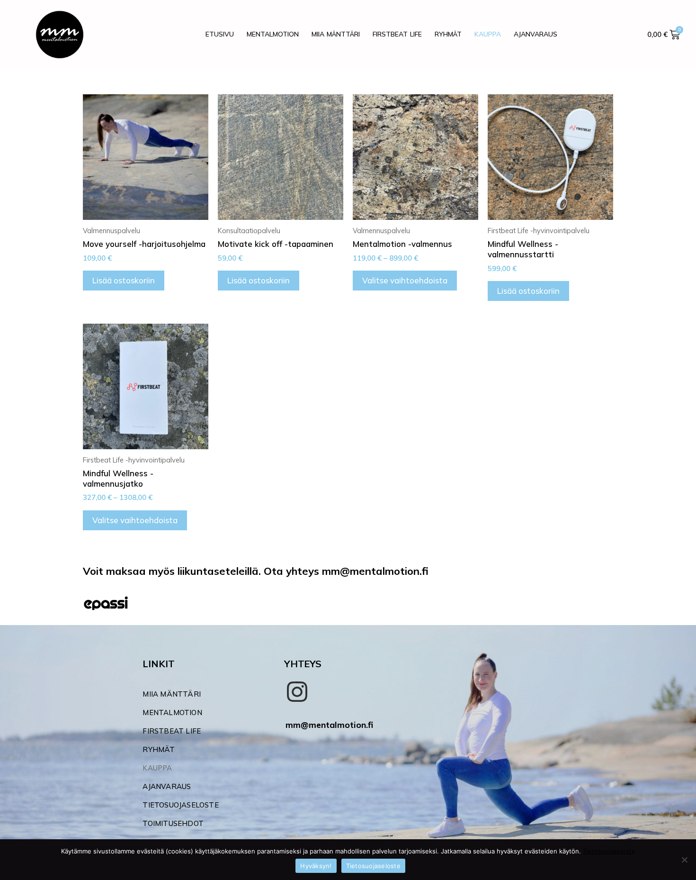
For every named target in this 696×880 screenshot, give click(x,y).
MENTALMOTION (273, 34)
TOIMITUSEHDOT (173, 823)
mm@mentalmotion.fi (329, 724)
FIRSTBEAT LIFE (397, 34)
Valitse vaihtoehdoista (404, 280)
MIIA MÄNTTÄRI (336, 34)
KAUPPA (487, 34)
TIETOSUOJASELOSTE (180, 804)
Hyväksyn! (315, 866)
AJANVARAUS (535, 34)
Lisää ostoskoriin (123, 280)
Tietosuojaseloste (609, 851)
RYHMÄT (448, 34)
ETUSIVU (219, 34)
